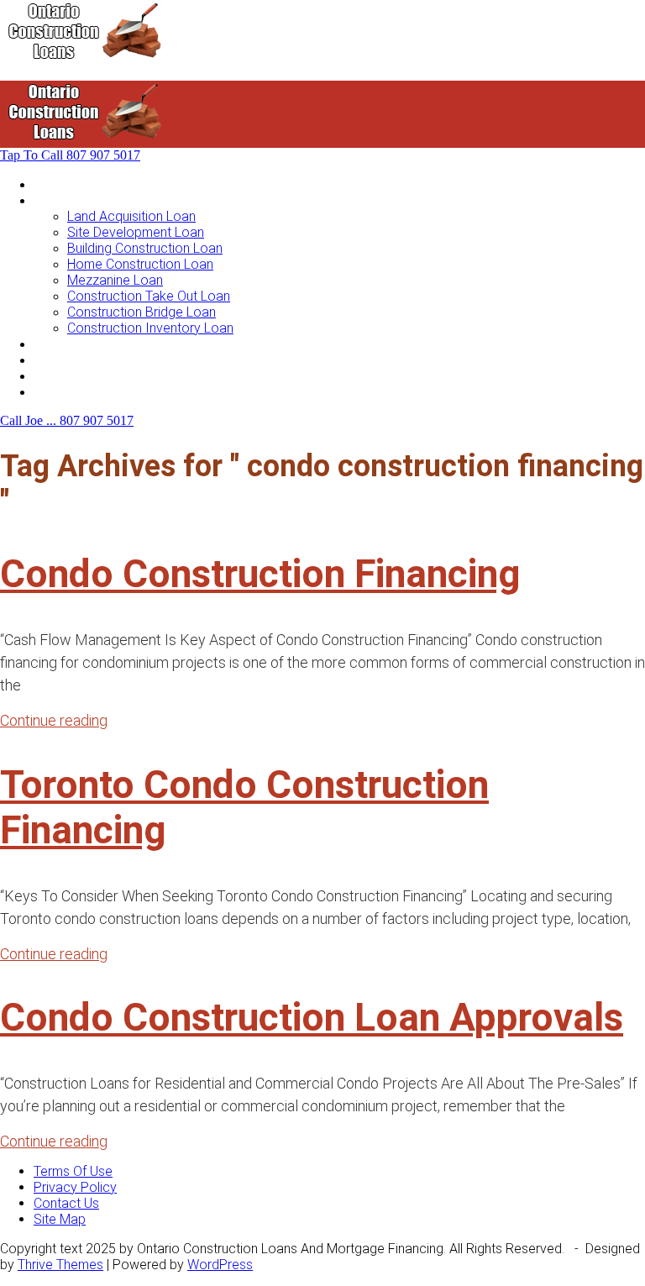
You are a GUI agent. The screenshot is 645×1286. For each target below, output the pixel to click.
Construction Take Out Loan (148, 296)
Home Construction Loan (140, 264)
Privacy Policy (75, 1187)
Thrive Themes (60, 1265)
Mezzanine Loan (115, 280)
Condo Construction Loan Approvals (311, 1017)
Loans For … (69, 200)
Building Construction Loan (145, 248)
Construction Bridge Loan (141, 312)
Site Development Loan (135, 232)
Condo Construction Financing (260, 573)
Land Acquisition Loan (131, 216)
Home (51, 184)
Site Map (60, 1219)
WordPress (220, 1265)
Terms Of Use (73, 1171)
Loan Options (73, 344)
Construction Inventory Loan (150, 328)
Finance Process (83, 360)
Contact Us (66, 392)
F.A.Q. (49, 376)
